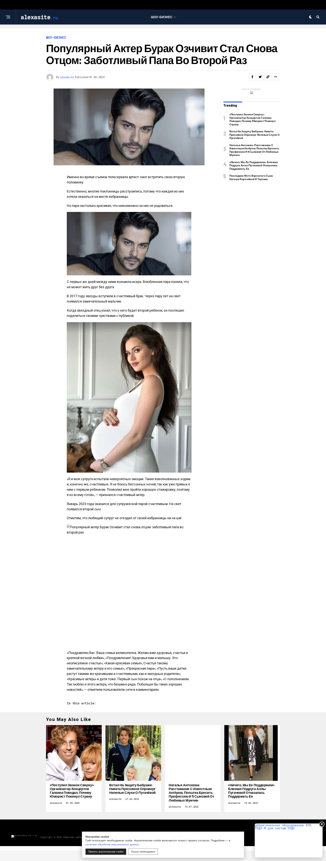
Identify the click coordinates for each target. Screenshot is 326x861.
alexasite (67, 77)
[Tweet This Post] (260, 76)
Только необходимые (143, 851)
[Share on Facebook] (252, 76)
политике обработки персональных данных (112, 844)
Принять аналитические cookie (105, 851)
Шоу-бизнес (161, 17)
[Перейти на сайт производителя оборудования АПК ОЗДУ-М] (288, 840)
